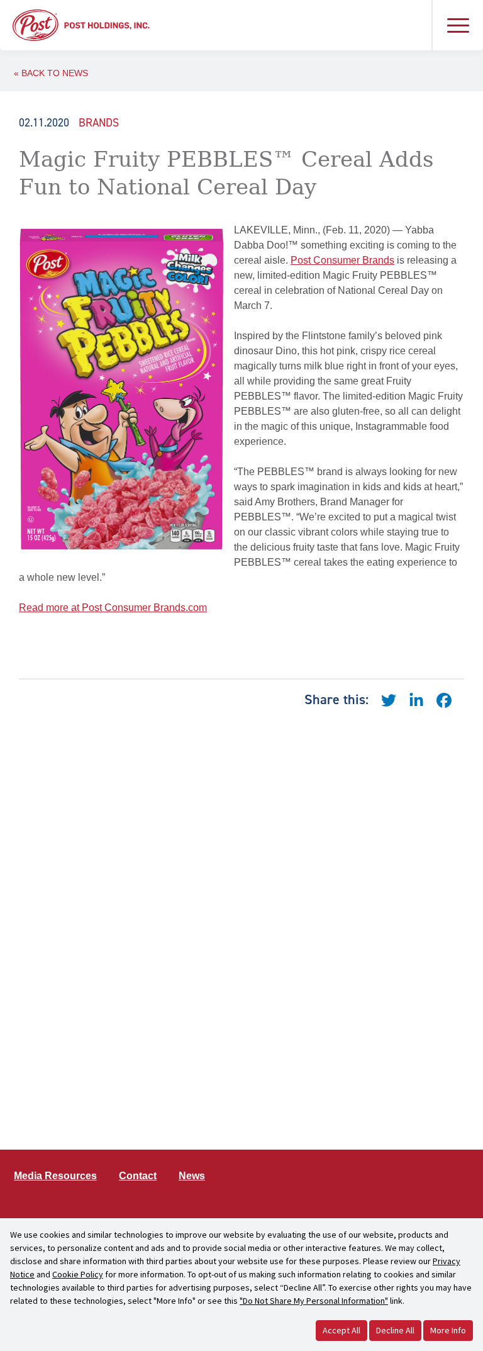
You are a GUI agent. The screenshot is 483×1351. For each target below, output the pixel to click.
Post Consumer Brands (342, 260)
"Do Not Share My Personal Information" (314, 1300)
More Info (448, 1330)
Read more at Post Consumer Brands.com (113, 607)
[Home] (81, 24)
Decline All (395, 1330)
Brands (99, 122)
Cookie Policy (77, 1274)
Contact (138, 1175)
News (192, 1175)
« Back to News (51, 73)
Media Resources (55, 1175)
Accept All (341, 1330)
